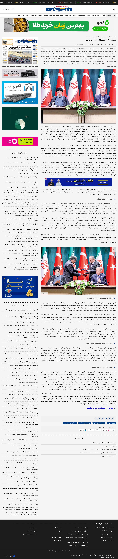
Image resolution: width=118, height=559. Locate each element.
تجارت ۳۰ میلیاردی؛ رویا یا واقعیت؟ (99, 408)
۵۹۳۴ (109, 44)
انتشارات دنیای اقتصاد (81, 528)
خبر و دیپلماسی (111, 15)
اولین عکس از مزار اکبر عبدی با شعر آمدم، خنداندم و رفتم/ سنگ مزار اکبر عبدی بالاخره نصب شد (20, 158)
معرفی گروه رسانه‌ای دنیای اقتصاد (103, 528)
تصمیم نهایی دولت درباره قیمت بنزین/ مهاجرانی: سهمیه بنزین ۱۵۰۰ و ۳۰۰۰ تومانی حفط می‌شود (20, 254)
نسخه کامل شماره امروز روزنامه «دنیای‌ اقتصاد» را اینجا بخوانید (20, 66)
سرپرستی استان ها (56, 537)
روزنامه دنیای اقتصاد (107, 531)
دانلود (44, 293)
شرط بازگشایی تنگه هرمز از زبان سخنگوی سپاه (26, 481)
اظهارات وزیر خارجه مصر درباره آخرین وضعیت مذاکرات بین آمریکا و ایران (20, 489)
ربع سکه (111, 3)
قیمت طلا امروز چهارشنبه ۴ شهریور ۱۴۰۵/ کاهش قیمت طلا (22, 431)
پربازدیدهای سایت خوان (19, 153)
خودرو (61, 15)
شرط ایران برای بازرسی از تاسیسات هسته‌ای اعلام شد (24, 369)
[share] (55, 550)
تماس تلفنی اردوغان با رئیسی (108, 446)
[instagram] (69, 550)
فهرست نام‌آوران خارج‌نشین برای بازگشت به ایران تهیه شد (23, 375)
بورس (89, 15)
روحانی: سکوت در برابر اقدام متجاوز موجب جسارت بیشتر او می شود (98, 453)
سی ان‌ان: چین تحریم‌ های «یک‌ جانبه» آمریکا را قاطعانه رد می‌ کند (21, 325)
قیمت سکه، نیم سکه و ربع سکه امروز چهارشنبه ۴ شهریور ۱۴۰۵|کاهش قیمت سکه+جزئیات (21, 423)
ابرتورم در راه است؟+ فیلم (31, 428)
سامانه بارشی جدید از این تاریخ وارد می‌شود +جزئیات (24, 322)
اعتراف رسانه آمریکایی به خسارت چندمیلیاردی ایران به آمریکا (22, 241)
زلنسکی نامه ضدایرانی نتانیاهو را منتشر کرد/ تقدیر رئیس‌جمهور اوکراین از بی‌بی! (21, 349)
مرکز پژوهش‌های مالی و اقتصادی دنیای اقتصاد (76, 538)
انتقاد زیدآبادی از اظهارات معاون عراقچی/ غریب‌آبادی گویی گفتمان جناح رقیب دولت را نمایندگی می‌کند (21, 477)
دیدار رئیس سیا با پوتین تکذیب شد (28, 382)
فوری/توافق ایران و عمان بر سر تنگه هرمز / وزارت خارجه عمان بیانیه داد (20, 178)
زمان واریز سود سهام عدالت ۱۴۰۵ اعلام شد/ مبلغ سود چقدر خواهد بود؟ (20, 164)
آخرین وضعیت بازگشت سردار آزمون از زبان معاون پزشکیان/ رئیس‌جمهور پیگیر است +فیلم (22, 337)
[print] (96, 418)
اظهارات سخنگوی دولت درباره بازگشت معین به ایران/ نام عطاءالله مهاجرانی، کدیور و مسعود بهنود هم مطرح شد (21, 268)
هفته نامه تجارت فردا (106, 537)
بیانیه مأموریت (31, 531)
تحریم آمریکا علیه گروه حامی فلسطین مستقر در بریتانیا (24, 365)
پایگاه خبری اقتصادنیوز (106, 541)
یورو (94, 3)
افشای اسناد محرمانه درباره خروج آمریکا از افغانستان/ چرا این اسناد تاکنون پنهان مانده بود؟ (21, 318)
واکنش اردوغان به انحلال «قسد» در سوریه (27, 329)
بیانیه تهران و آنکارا (85, 423)
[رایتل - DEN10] (20, 141)
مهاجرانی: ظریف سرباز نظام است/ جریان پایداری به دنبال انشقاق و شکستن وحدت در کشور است (21, 260)
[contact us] (52, 550)
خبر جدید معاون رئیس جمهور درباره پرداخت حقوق (24, 391)
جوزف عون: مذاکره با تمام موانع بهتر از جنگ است (25, 455)
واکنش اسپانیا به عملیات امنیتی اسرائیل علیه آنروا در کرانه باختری (21, 358)
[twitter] (106, 418)
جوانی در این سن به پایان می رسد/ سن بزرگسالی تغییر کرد (22, 250)
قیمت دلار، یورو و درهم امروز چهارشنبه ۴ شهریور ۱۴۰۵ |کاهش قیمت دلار (21, 418)
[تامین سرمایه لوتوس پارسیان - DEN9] (20, 118)
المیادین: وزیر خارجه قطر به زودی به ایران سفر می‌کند (24, 372)
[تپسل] (46, 179)
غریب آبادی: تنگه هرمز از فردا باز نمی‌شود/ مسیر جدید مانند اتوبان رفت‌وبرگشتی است (21, 220)
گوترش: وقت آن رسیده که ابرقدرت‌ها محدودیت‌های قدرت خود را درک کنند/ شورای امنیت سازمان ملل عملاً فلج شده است (20, 169)
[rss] (59, 550)
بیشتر (18, 15)
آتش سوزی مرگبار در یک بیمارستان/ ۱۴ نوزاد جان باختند (23, 233)
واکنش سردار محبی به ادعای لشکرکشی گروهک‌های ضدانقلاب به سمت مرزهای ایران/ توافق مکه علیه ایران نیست (21, 237)
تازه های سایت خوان (20, 305)
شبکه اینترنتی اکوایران (106, 534)
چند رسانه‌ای (33, 15)
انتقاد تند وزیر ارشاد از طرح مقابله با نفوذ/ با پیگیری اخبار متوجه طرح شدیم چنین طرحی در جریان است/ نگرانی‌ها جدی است (21, 404)
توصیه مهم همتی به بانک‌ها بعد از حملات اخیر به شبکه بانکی (22, 452)
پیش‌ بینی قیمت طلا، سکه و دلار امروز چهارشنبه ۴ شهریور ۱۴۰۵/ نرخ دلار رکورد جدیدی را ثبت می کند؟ (20, 204)
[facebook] (109, 418)
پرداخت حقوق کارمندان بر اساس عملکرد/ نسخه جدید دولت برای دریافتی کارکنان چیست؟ (21, 468)
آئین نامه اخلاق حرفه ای (29, 534)
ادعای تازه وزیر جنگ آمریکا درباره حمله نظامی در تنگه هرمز (23, 341)
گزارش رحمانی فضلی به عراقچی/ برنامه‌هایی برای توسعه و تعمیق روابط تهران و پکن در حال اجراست (21, 500)
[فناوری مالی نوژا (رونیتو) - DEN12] (20, 287)
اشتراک (59, 534)
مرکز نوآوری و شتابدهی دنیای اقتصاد (77, 534)
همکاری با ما (57, 541)
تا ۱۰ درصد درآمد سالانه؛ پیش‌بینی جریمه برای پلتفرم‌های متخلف (21, 310)
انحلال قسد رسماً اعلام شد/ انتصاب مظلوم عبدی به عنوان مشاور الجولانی (21, 183)
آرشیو (40, 15)
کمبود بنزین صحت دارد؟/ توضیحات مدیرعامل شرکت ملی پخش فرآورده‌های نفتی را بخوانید (21, 399)
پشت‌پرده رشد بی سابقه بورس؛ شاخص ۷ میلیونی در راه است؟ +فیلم (20, 362)
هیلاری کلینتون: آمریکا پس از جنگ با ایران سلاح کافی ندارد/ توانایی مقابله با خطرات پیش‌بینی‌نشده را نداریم (20, 246)
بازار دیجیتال (68, 15)
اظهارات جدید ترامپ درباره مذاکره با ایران (27, 408)
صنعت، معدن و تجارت (79, 15)
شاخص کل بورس (36, 3)
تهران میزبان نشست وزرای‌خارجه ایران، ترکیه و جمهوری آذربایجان (99, 449)
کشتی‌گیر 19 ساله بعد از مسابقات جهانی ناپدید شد (25, 379)
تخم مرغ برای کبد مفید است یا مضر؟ (28, 173)
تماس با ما (58, 528)
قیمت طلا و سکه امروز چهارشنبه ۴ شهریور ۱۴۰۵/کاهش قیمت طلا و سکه (20, 441)
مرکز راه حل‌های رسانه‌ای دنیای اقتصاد (77, 542)
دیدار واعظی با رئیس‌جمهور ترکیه (107, 456)
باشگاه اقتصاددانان (54, 15)
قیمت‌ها (46, 15)
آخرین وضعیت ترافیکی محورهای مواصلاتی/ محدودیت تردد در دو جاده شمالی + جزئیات (20, 354)
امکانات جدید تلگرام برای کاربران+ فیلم (28, 485)
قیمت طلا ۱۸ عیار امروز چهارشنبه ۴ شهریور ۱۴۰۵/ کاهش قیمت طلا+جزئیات (21, 435)
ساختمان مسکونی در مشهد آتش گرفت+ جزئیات (25, 459)
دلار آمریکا (12, 3)
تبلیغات (59, 531)
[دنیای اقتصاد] (59, 9)
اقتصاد (103, 15)
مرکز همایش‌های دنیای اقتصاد (79, 531)
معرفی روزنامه (31, 528)
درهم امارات (75, 3)
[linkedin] (102, 418)
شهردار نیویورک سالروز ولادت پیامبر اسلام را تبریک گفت (23, 394)
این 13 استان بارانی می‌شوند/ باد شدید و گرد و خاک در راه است (21, 504)
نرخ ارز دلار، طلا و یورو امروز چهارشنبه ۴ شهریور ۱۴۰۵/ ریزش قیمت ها (20, 413)
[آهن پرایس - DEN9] (20, 92)
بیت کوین (57, 3)
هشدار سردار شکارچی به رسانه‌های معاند (27, 448)
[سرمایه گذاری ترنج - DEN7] (59, 25)
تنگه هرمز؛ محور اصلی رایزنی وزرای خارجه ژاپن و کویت (23, 332)
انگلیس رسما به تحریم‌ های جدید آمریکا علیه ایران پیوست (23, 264)
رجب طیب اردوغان (99, 423)
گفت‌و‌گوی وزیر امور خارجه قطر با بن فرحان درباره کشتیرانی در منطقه (20, 473)
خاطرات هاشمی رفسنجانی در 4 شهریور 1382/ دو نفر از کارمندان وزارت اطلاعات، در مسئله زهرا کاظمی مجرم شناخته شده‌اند (21, 514)
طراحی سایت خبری (8, 556)
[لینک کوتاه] (112, 418)
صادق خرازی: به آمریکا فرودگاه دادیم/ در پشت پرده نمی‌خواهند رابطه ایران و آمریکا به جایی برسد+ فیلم (20, 225)
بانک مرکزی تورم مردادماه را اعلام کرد (28, 313)
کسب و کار (25, 15)
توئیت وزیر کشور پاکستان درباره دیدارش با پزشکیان (24, 208)
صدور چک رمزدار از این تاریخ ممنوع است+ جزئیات (24, 445)
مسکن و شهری (95, 15)
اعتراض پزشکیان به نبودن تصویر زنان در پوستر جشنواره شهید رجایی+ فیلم (22, 463)
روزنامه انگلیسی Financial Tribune (78, 546)
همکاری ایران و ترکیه (70, 423)
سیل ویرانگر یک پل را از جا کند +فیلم (28, 344)
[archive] (49, 550)
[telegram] (99, 418)
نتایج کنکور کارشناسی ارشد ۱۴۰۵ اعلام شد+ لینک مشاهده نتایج (21, 196)
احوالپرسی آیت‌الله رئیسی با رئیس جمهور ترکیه (104, 443)
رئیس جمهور (111, 423)
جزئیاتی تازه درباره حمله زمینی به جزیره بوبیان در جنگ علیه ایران (21, 199)
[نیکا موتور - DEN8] (20, 73)
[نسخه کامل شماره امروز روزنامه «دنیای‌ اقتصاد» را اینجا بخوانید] (20, 50)
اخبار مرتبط (78, 438)
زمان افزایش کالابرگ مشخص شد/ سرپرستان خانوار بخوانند (23, 187)
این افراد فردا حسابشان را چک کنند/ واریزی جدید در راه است (22, 229)
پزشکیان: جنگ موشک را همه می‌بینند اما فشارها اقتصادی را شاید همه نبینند (20, 387)
